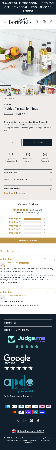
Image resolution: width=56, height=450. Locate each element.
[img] (6, 259)
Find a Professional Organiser (18, 396)
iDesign (11, 98)
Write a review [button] (28, 240)
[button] (4, 21)
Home (6, 98)
